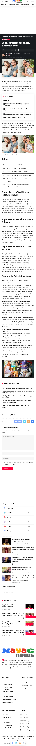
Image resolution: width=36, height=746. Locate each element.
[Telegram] (18, 531)
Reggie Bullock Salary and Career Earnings (17, 388)
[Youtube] (18, 526)
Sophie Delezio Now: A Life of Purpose (18, 114)
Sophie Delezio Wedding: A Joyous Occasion (16, 105)
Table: (7, 100)
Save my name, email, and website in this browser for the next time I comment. (18, 463)
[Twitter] (18, 513)
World (15, 564)
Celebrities (5, 39)
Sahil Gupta (9, 53)
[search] (28, 1)
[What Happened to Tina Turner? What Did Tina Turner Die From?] (6, 578)
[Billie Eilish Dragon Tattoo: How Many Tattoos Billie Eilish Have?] (6, 550)
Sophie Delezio (14, 415)
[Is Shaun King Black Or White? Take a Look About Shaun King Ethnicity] (6, 560)
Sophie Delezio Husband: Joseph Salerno (15, 110)
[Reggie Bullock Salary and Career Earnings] (6, 541)
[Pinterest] (18, 517)
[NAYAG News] (17, 1)
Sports (22, 572)
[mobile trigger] (3, 1)
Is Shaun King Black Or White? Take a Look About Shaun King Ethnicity (22, 559)
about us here (13, 669)
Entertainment (24, 552)
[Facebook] (18, 508)
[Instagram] (18, 522)
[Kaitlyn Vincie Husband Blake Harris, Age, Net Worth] (6, 570)
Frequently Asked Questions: (15, 117)
